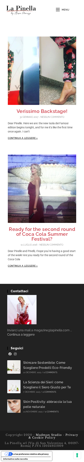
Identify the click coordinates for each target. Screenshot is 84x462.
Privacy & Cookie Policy (53, 436)
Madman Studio (48, 435)
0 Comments (50, 372)
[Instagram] (15, 354)
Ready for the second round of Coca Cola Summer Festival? (42, 234)
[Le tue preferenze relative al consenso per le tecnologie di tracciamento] (77, 455)
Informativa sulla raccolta (15, 459)
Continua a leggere (21, 334)
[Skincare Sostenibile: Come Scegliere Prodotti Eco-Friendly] (14, 367)
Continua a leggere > (23, 138)
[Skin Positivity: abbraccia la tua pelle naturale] (14, 406)
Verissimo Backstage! (42, 111)
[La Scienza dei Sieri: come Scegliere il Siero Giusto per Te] (14, 386)
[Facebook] (10, 354)
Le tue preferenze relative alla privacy (31, 454)
